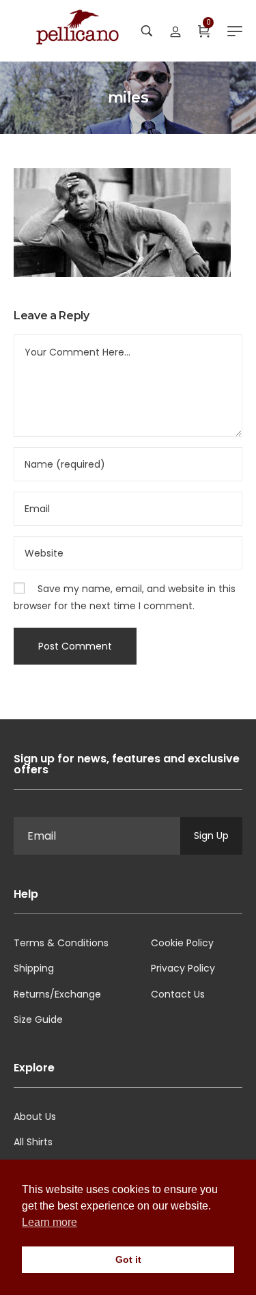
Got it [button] (128, 1259)
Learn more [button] (49, 1222)
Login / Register (175, 31)
